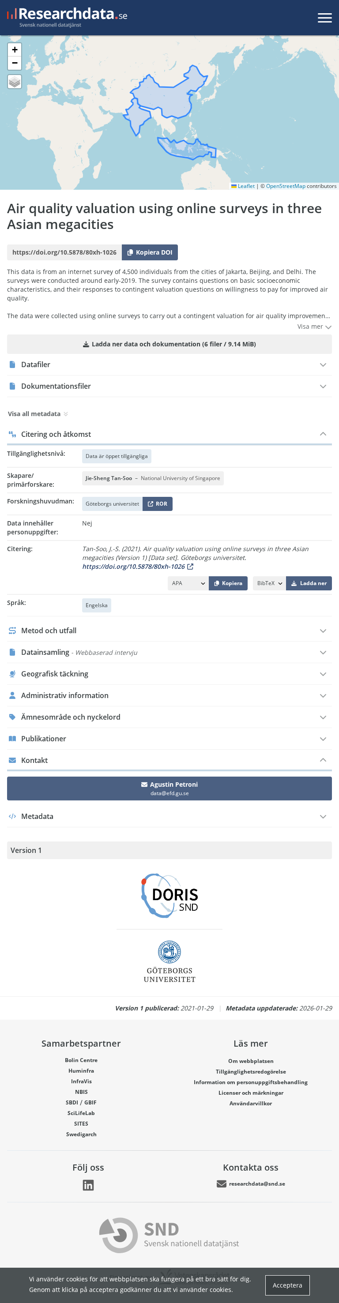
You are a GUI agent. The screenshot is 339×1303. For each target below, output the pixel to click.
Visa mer (311, 326)
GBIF (90, 1102)
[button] (14, 49)
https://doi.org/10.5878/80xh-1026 (133, 566)
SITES (81, 1123)
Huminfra (81, 1070)
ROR (160, 505)
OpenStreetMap (285, 186)
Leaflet (246, 186)
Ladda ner (313, 583)
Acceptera (287, 1285)
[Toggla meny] (324, 18)
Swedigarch (81, 1134)
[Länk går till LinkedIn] (88, 1185)
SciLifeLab (81, 1113)
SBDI (72, 1102)
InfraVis (81, 1081)
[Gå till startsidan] (65, 18)
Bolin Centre (81, 1060)
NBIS (81, 1092)
